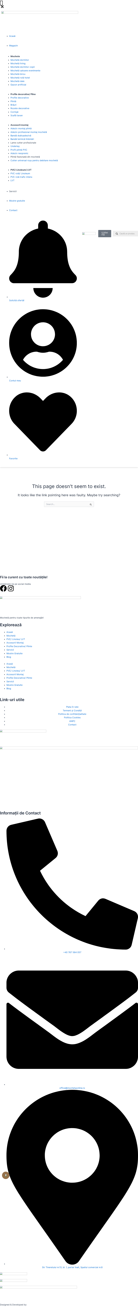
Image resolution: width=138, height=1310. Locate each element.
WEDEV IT (32, 1304)
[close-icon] (2, 8)
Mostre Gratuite (14, 653)
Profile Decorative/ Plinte (19, 646)
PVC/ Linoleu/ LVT (15, 639)
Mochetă (10, 635)
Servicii (10, 649)
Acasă (9, 632)
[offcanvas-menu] (1, 3)
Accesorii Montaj (15, 642)
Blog (8, 657)
